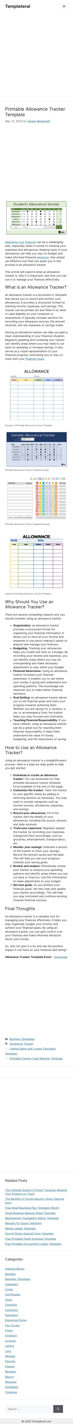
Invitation (11, 1335)
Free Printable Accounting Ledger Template (33, 1244)
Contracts (11, 1310)
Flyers (9, 1330)
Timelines (11, 1392)
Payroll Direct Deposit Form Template (29, 1233)
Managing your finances (20, 242)
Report (9, 1376)
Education (11, 1315)
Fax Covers (12, 1325)
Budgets (10, 1274)
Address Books (14, 1268)
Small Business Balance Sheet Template (30, 1213)
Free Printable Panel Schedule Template (30, 1238)
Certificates (12, 1294)
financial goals (34, 358)
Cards (9, 1289)
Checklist (11, 1304)
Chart (8, 1299)
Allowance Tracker (21, 1043)
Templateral (17, 6)
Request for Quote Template (23, 1223)
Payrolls (10, 1361)
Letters (9, 1346)
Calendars (11, 1284)
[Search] (58, 1409)
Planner (10, 1366)
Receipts (10, 1371)
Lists (8, 1351)
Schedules (11, 1387)
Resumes (10, 1382)
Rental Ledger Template (20, 1228)
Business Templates (22, 1039)
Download (60, 957)
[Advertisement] (36, 57)
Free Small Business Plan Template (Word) (32, 1208)
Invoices (10, 1340)
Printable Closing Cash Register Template (36, 1058)
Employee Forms (15, 1320)
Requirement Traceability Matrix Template (32, 1218)
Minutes (10, 1356)
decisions (43, 257)
